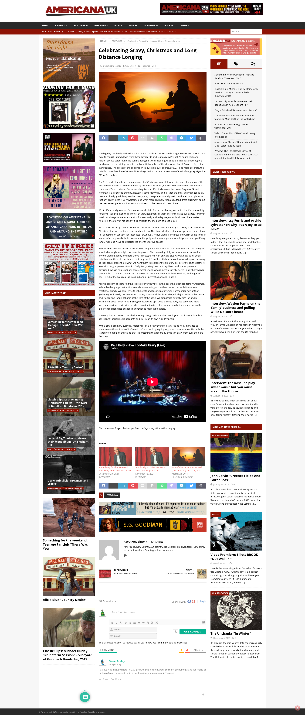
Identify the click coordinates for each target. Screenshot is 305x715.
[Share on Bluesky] (191, 138)
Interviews (101, 25)
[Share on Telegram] (181, 138)
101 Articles (157, 541)
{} (152, 622)
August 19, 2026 (220, 233)
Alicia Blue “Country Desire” (65, 367)
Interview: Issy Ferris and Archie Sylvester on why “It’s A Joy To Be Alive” (236, 224)
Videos (118, 25)
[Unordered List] (134, 623)
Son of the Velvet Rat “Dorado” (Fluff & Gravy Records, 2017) (188, 469)
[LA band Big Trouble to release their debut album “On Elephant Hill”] (69, 435)
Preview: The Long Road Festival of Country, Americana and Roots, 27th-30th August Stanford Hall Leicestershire (236, 154)
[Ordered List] (130, 623)
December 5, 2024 (221, 637)
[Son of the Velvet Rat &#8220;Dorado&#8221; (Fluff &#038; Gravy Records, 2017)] (188, 456)
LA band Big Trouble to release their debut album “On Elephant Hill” (68, 442)
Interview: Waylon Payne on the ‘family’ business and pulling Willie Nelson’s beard (235, 307)
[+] (156, 622)
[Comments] (252, 63)
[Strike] (125, 623)
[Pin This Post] (133, 138)
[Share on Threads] (201, 138)
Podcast (169, 25)
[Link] (148, 623)
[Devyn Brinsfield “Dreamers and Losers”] (69, 474)
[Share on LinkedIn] (123, 138)
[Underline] (121, 623)
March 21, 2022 (220, 563)
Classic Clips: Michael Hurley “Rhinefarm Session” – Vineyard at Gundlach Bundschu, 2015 (68, 403)
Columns (149, 25)
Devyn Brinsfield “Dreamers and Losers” (68, 482)
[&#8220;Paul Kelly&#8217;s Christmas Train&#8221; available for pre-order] (152, 456)
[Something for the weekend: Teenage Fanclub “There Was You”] (69, 318)
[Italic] (117, 623)
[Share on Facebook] (103, 138)
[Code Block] (143, 623)
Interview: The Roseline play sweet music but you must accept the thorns (232, 387)
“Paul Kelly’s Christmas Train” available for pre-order (150, 469)
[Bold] (112, 623)
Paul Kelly (112, 495)
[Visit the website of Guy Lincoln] (125, 555)
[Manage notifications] (297, 708)
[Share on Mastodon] (171, 138)
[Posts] (218, 63)
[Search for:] (246, 31)
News (45, 25)
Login (203, 601)
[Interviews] (236, 197)
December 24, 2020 (112, 65)
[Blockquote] (139, 623)
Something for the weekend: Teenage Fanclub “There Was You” (66, 325)
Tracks (133, 25)
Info (184, 25)
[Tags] (235, 63)
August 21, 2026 (64, 333)
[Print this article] (152, 138)
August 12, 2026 (220, 395)
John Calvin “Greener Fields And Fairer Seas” (235, 478)
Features (79, 25)
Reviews (60, 25)
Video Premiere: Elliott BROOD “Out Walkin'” (234, 556)
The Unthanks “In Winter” (230, 633)
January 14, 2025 (221, 484)
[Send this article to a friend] (142, 138)
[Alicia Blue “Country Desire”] (69, 357)
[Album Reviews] (236, 452)
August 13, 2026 (220, 316)
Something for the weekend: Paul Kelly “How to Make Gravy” (115, 469)
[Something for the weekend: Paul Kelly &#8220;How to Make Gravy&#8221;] (115, 456)
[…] (244, 252)
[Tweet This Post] (113, 138)
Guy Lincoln (130, 65)
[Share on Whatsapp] (162, 138)
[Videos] (236, 531)
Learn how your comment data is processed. (164, 642)
